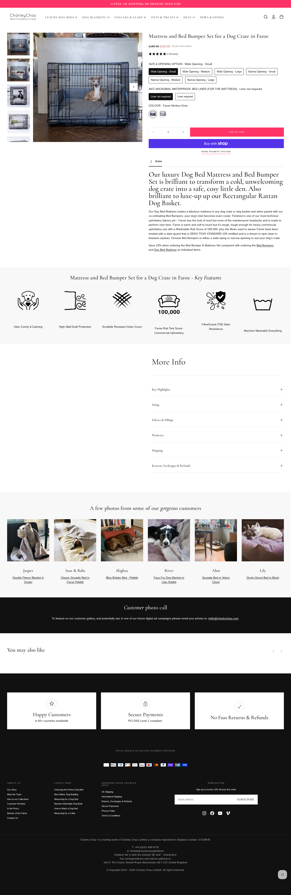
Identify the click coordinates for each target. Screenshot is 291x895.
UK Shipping (107, 792)
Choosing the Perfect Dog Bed (68, 789)
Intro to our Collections (18, 799)
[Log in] (273, 17)
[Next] (274, 306)
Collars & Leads (128, 17)
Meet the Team (14, 794)
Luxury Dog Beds (59, 17)
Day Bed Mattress (165, 249)
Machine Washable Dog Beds (68, 804)
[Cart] (281, 17)
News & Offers (212, 17)
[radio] (163, 71)
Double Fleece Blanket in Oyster (28, 580)
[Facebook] (212, 813)
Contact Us (12, 818)
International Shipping (112, 796)
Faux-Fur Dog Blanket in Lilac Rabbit (169, 580)
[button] (265, 17)
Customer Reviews (16, 804)
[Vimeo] (228, 813)
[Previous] (273, 651)
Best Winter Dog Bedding (66, 794)
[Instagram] (204, 813)
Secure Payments (110, 806)
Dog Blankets (94, 17)
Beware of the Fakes (17, 813)
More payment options (216, 151)
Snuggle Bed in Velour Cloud (216, 580)
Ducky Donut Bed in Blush (263, 577)
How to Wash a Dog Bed (66, 808)
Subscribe (245, 799)
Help (188, 17)
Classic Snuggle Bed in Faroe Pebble (75, 580)
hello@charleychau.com (223, 618)
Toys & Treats (163, 17)
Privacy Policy (108, 811)
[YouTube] (220, 813)
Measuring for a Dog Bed (66, 799)
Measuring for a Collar (64, 813)
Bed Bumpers (265, 245)
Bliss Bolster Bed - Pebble (122, 577)
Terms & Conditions (111, 815)
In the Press (13, 808)
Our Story (12, 789)
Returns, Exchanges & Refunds (117, 801)
